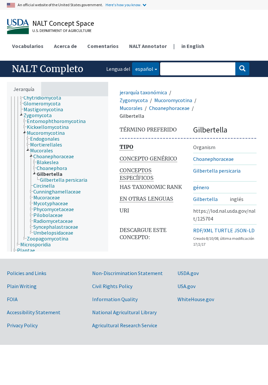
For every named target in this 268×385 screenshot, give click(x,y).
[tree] (57, 174)
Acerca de (65, 46)
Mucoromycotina (173, 100)
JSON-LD (244, 230)
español (142, 68)
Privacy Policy (22, 325)
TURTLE (223, 230)
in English (192, 46)
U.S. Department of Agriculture (62, 30)
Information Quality (115, 299)
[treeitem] (45, 97)
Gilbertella (205, 199)
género (201, 187)
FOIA (12, 299)
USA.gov (186, 286)
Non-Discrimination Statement (127, 273)
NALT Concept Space (63, 23)
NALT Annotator (148, 46)
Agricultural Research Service (124, 325)
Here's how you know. (124, 4)
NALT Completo (47, 69)
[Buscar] (242, 68)
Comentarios (103, 46)
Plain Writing (22, 286)
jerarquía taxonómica (143, 92)
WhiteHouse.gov (195, 299)
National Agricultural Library (124, 312)
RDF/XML (203, 230)
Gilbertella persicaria (217, 170)
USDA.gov (188, 273)
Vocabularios (27, 46)
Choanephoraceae (169, 108)
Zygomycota (134, 100)
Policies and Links (26, 273)
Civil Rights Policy (112, 286)
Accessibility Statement (33, 312)
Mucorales (131, 108)
